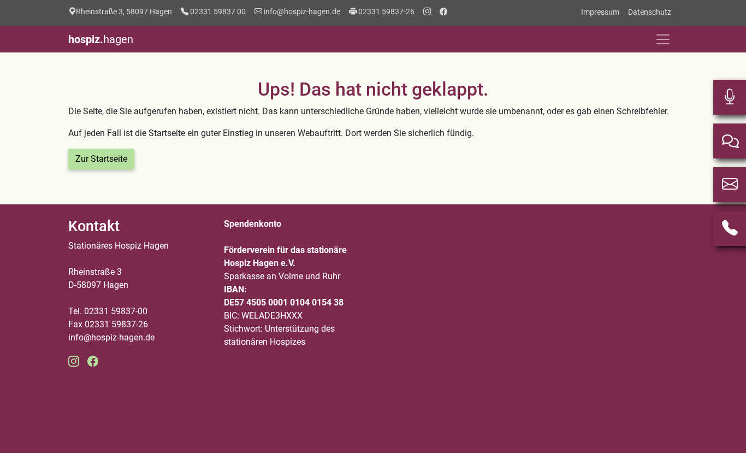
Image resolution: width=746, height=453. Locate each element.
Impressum (600, 12)
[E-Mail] (729, 184)
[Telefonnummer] (729, 228)
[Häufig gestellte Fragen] (729, 140)
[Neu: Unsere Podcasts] (729, 97)
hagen (100, 39)
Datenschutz (649, 12)
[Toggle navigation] (663, 39)
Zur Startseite (101, 159)
